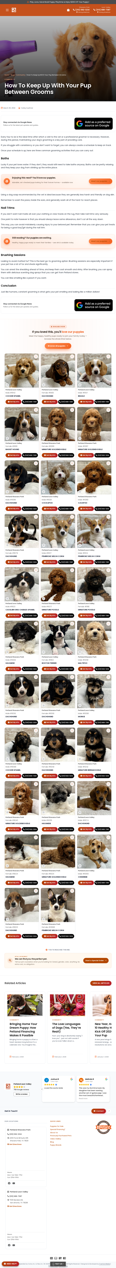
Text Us (58, 1264)
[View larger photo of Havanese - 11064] (36, 624)
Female (48, 392)
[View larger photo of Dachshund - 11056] (72, 677)
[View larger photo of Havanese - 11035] (72, 784)
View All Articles (101, 983)
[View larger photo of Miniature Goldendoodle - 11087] (108, 410)
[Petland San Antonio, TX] (14, 10)
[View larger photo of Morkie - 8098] (108, 677)
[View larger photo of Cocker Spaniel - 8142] (36, 356)
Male (10, 392)
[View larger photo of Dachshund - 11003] (36, 891)
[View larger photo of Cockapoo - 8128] (72, 463)
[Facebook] (9, 1183)
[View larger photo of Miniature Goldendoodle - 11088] (72, 410)
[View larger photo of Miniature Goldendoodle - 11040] (36, 784)
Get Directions (15, 1144)
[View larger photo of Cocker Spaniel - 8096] (36, 731)
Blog (12, 75)
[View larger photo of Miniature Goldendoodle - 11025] (72, 837)
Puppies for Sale (56, 1126)
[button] (109, 1089)
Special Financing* (57, 1129)
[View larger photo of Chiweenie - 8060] (108, 837)
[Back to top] (109, 1111)
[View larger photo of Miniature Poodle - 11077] (72, 570)
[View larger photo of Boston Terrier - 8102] (72, 624)
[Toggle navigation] (7, 10)
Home (7, 75)
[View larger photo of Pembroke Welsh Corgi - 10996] (72, 891)
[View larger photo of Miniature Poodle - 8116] (108, 570)
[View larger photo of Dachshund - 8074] (108, 784)
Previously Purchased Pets (60, 1136)
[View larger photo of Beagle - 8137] (108, 356)
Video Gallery (55, 1139)
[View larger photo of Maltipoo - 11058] (108, 624)
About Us (54, 1132)
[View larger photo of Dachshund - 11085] (36, 463)
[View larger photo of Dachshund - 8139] (72, 356)
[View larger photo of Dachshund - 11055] (36, 677)
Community (20, 75)
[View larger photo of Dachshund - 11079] (36, 517)
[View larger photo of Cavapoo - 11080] (108, 463)
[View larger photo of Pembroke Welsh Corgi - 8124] (108, 517)
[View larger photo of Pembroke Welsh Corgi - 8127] (72, 517)
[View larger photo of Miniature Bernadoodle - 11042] (108, 731)
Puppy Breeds (55, 1145)
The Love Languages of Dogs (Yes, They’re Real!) (66, 1027)
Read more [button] (73, 1099)
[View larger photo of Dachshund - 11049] (72, 731)
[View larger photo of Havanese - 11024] (36, 837)
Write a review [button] (22, 1094)
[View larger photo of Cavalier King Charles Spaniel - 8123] (36, 570)
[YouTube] (14, 1183)
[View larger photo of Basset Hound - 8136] (36, 410)
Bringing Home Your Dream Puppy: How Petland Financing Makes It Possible (23, 1029)
